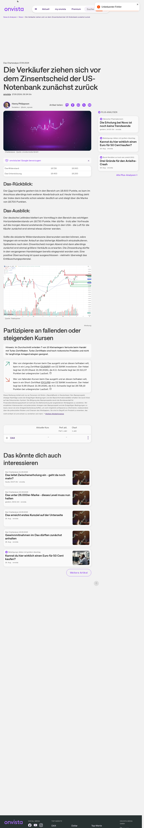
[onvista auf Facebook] (30, 825)
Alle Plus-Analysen (126, 175)
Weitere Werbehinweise (54, 414)
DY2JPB (45, 382)
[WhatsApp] (78, 106)
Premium (76, 9)
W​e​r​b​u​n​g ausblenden (95, 38)
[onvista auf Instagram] (41, 825)
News (21, 17)
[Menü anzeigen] (36, 9)
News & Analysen (10, 17)
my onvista (60, 9)
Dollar (74, 825)
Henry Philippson (20, 103)
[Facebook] (72, 106)
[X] (84, 106)
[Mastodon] (67, 106)
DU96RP (45, 366)
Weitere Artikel (79, 572)
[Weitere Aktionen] (88, 438)
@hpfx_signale (26, 107)
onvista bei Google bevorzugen (25, 160)
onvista (7, 94)
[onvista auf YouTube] (35, 825)
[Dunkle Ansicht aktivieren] (18, 1)
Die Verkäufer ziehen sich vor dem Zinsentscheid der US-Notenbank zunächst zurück (57, 17)
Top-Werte (96, 825)
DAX (12, 437)
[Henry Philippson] (7, 105)
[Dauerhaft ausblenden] (89, 160)
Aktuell (45, 9)
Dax (10, 190)
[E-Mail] (89, 106)
